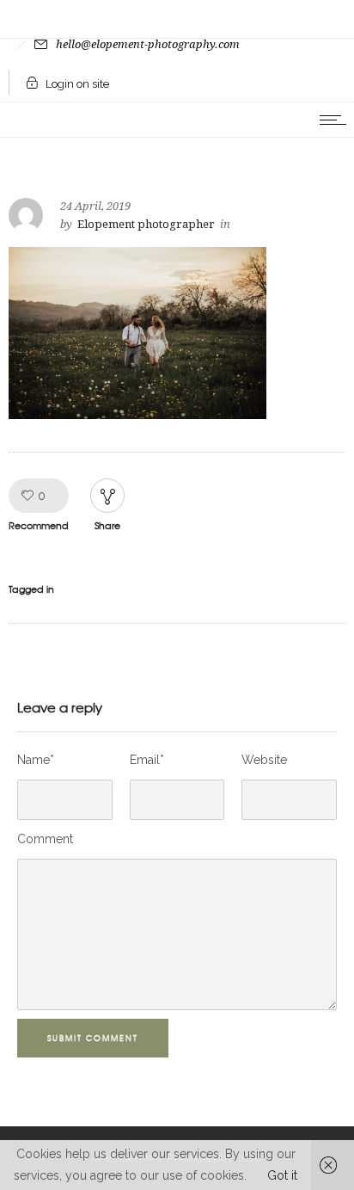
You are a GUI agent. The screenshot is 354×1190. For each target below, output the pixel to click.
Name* (35, 760)
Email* (147, 760)
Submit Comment (92, 1038)
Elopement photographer (146, 224)
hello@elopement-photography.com (148, 44)
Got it (282, 1175)
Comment (45, 839)
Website (264, 760)
